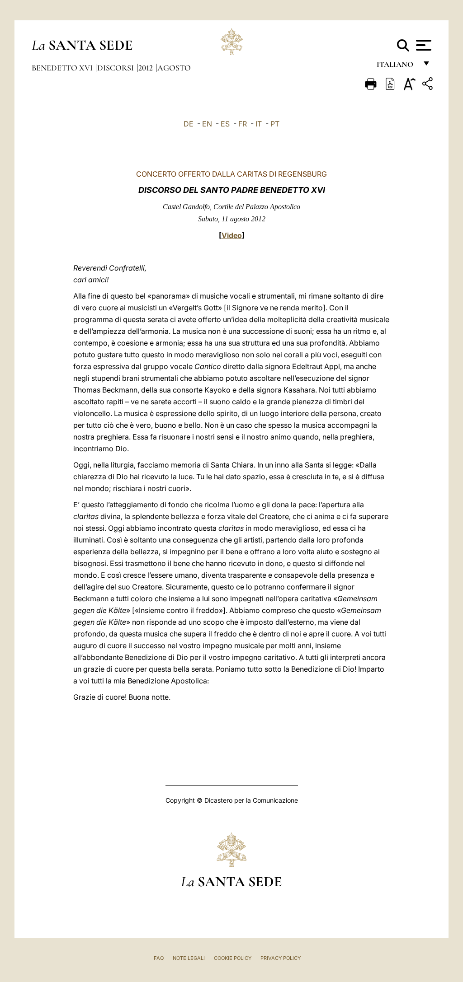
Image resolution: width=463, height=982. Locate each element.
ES (225, 123)
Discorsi (116, 68)
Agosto (174, 68)
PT (274, 123)
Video (232, 235)
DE (189, 123)
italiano (397, 67)
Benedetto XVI (63, 68)
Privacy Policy (280, 958)
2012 (146, 68)
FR (242, 123)
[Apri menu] (422, 45)
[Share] (428, 85)
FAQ (159, 958)
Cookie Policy (232, 958)
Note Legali (189, 958)
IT (258, 123)
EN (207, 123)
